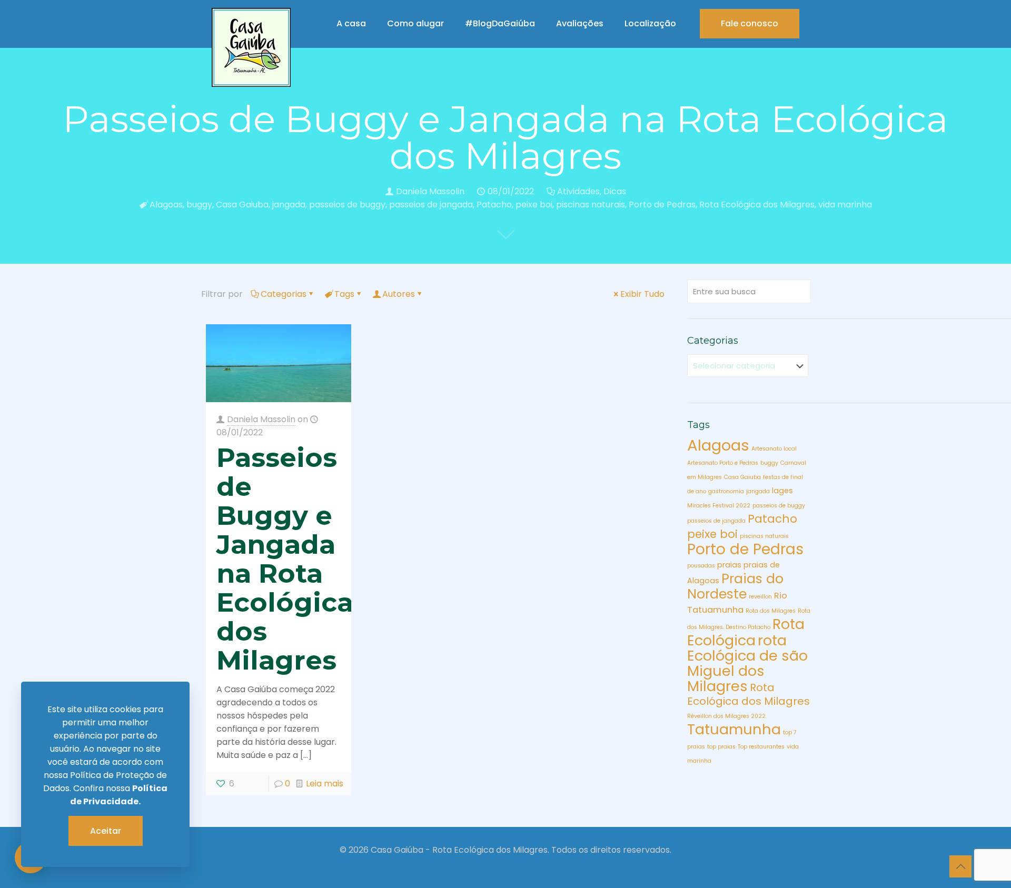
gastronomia (726, 491)
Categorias (283, 294)
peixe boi (534, 204)
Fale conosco (749, 23)
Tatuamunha (734, 729)
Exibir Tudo (642, 294)
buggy (199, 204)
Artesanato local (774, 449)
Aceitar (105, 831)
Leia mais (324, 783)
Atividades (578, 191)
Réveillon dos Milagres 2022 (726, 716)
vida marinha (845, 204)
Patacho (494, 204)
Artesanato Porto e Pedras (722, 463)
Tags (344, 294)
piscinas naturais (590, 204)
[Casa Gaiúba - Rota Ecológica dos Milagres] (251, 47)
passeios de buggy (347, 204)
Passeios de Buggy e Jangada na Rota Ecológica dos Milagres (284, 559)
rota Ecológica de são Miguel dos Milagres (747, 663)
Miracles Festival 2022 (718, 506)
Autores (398, 294)
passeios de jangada (431, 204)
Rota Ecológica (746, 632)
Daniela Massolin (430, 191)
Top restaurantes (761, 747)
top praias (721, 747)
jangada (288, 204)
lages (782, 490)
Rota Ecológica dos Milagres (757, 204)
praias (729, 565)
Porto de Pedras (662, 204)
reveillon (760, 597)
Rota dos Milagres (771, 611)
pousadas (701, 566)
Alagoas (166, 204)
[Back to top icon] (960, 866)
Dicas (614, 191)
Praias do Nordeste (735, 586)
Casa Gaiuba (242, 204)
